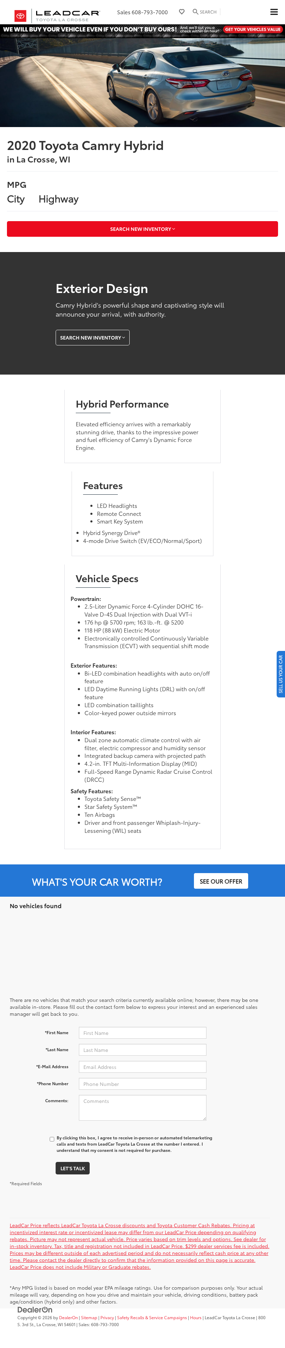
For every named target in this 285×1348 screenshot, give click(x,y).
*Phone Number (52, 1083)
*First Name (56, 1032)
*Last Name (57, 1049)
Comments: (56, 1100)
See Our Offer (221, 881)
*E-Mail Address (52, 1066)
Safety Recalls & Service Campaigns (152, 1317)
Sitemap (89, 1317)
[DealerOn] (35, 1308)
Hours (196, 1317)
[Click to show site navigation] (274, 12)
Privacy (107, 1317)
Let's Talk (72, 1168)
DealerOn (68, 1317)
